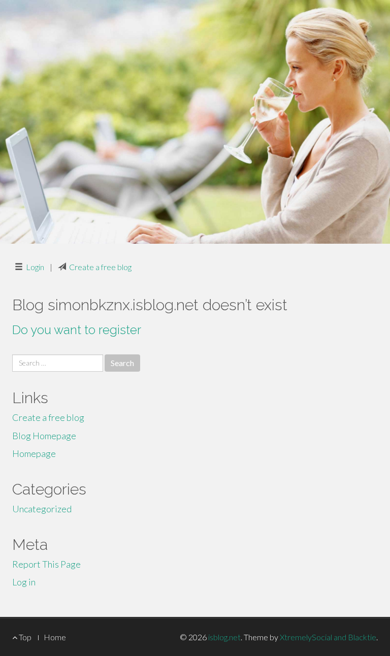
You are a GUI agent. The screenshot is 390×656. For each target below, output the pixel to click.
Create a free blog (100, 267)
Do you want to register (76, 329)
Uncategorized (42, 508)
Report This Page (46, 564)
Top (24, 637)
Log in (24, 581)
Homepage (34, 453)
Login (35, 267)
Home (55, 637)
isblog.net (224, 637)
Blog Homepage (44, 435)
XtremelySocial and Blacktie (328, 637)
